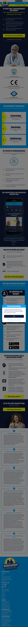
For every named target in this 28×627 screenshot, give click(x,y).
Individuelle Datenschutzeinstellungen (14, 319)
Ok (14, 316)
